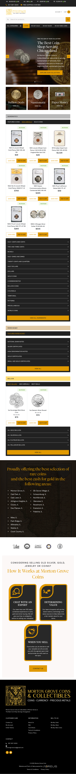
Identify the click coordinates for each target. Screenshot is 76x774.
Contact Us (38, 669)
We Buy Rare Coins (61, 26)
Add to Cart (21, 160)
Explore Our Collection (50, 73)
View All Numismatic (38, 318)
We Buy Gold (35, 26)
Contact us (9, 722)
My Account (9, 725)
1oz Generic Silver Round (38, 410)
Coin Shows (31, 727)
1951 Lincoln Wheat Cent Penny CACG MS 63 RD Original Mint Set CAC (38, 150)
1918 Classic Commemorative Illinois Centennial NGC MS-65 (38, 188)
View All (16, 106)
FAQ (29, 725)
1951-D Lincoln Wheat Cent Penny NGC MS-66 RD (16, 150)
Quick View (11, 160)
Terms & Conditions (34, 730)
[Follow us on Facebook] (7, 752)
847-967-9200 (13, 5)
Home (26, 26)
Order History (10, 727)
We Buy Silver (47, 26)
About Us (31, 722)
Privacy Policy (32, 733)
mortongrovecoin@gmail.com (14, 747)
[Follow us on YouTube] (10, 752)
